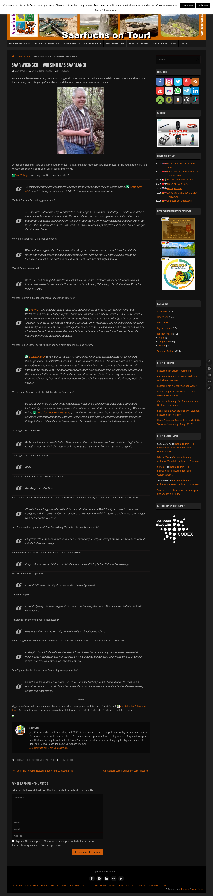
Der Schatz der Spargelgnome (53, 412)
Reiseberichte (164, 333)
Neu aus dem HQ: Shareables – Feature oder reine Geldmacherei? (175, 447)
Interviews (24, 56)
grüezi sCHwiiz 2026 (177, 183)
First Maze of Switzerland (180, 179)
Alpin (161, 337)
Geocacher (22, 760)
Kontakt (66, 885)
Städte (162, 345)
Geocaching (35, 760)
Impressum (80, 885)
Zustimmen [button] (187, 5)
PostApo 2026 (174, 188)
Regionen (164, 341)
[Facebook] (209, 362)
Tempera (185, 889)
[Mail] (209, 381)
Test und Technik (166, 351)
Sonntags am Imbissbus (179, 200)
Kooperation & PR (156, 885)
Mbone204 (163, 457)
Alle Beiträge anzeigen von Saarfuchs (50, 747)
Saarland (48, 760)
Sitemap (139, 885)
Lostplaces (162, 322)
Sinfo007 (162, 466)
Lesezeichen (66, 760)
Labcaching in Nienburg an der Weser (177, 385)
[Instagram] (209, 368)
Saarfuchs (21, 70)
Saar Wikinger (22, 175)
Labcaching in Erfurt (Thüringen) (174, 370)
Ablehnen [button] (203, 5)
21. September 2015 (42, 70)
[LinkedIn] (209, 375)
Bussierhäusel (37, 356)
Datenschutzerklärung (103, 885)
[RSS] (209, 388)
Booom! (33, 309)
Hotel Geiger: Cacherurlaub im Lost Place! (123, 770)
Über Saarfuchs (20, 885)
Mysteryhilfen (164, 328)
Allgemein (162, 311)
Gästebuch (125, 885)
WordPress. (197, 889)
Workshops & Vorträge (45, 885)
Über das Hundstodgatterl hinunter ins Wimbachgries (44, 770)
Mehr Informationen (106, 10)
